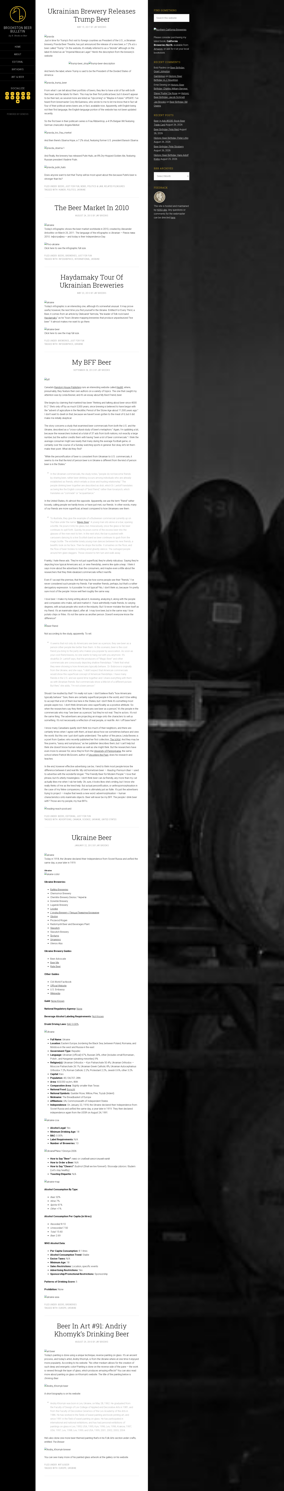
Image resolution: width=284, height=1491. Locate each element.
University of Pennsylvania (107, 751)
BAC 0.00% (73, 1024)
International (82, 259)
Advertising (65, 819)
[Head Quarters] (160, 202)
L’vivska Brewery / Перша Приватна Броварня (74, 912)
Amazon (158, 48)
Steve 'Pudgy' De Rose (165, 93)
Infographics (66, 259)
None (79, 1008)
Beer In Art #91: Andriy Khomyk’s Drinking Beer (91, 1329)
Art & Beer (63, 1464)
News (83, 186)
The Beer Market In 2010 (91, 207)
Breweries (71, 255)
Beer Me (54, 962)
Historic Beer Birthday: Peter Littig (171, 138)
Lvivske (54, 908)
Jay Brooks (160, 102)
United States (109, 819)
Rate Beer (55, 966)
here (173, 217)
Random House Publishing (67, 387)
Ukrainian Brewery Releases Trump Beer (92, 15)
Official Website (58, 985)
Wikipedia (55, 993)
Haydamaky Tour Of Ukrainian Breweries (92, 281)
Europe (63, 1308)
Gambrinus (159, 76)
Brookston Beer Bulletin (18, 29)
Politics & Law (95, 186)
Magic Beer (83, 522)
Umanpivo (55, 939)
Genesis (24, 114)
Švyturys (54, 935)
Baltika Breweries (59, 889)
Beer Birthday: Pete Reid (166, 129)
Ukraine (81, 190)
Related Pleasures (114, 186)
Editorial (71, 816)
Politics (71, 190)
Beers (61, 186)
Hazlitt (120, 387)
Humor (62, 190)
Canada (77, 819)
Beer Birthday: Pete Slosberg (169, 146)
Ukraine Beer (92, 837)
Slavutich (55, 928)
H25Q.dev (162, 209)
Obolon (54, 916)
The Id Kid (115, 739)
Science (86, 819)
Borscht (71, 1089)
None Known (57, 1001)
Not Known (98, 1016)
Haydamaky (50, 317)
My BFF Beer (91, 362)
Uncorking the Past (98, 754)
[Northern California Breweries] (170, 29)
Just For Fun (72, 186)
